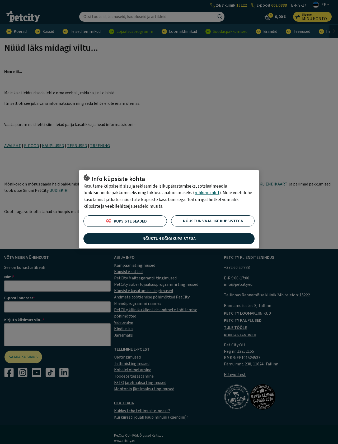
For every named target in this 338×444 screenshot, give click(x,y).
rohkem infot (207, 193)
